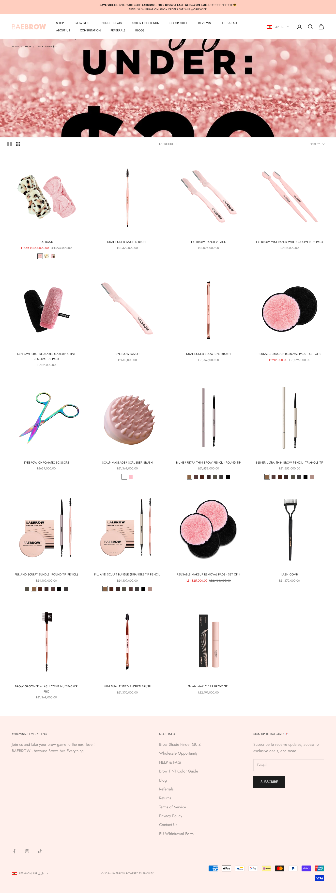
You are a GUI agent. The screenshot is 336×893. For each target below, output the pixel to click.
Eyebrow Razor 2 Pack (208, 242)
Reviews (204, 23)
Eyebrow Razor (127, 354)
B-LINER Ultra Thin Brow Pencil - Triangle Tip (289, 462)
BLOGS (139, 30)
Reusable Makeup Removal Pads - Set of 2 (289, 354)
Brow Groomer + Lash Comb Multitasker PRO (46, 688)
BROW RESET (83, 23)
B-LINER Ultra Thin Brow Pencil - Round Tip (208, 462)
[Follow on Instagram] (27, 851)
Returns (165, 798)
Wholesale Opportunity (178, 753)
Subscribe (269, 782)
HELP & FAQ (170, 762)
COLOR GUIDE (178, 23)
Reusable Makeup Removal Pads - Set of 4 (208, 574)
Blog (163, 780)
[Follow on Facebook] (14, 851)
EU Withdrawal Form (176, 834)
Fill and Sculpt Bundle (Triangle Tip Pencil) (127, 574)
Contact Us (168, 824)
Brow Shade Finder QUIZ (180, 744)
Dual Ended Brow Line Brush (208, 354)
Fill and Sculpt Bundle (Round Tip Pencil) (46, 574)
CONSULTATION (90, 30)
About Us (63, 30)
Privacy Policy (170, 816)
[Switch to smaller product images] (18, 144)
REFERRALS (117, 30)
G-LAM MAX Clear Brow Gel (208, 686)
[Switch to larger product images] (9, 144)
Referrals (166, 789)
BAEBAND (46, 242)
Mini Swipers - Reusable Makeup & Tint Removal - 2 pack (46, 356)
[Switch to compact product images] (26, 144)
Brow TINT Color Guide (178, 771)
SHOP (60, 23)
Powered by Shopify (139, 873)
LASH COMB (289, 574)
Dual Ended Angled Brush (127, 242)
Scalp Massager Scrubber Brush (127, 462)
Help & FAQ (229, 23)
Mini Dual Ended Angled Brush (127, 686)
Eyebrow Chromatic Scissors (46, 462)
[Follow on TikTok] (39, 851)
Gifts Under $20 (47, 46)
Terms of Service (172, 807)
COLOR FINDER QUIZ (146, 23)
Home (15, 46)
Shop (28, 46)
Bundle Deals (112, 23)
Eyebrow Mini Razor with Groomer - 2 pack (289, 242)
